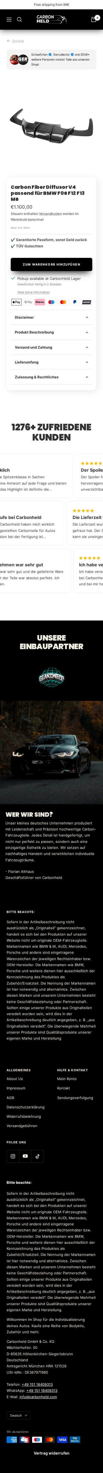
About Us (15, 1078)
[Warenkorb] (93, 19)
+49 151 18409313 (37, 1384)
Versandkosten (50, 214)
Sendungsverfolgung (75, 1097)
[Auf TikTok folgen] (37, 1156)
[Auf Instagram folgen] (13, 1156)
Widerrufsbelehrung (24, 1116)
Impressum (16, 1088)
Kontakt (63, 1088)
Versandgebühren (22, 1126)
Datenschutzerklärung (25, 1107)
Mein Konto (67, 1078)
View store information (33, 292)
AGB (10, 1097)
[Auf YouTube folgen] (25, 1156)
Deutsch (16, 1415)
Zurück (18, 41)
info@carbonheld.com (38, 1397)
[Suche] (19, 19)
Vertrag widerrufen (51, 1453)
